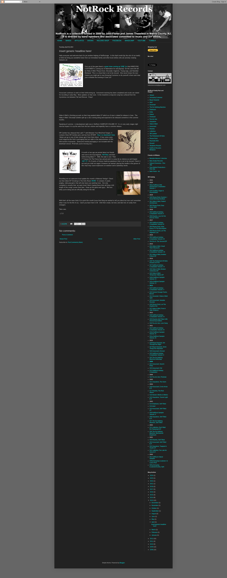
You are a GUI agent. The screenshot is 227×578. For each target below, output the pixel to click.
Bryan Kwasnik (154, 100)
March (154, 529)
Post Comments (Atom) (75, 242)
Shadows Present (155, 145)
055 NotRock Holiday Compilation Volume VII (157, 238)
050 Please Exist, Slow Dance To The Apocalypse (158, 227)
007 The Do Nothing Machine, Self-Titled (156, 421)
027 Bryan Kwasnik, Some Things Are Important (158, 347)
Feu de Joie (153, 119)
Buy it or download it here (106, 135)
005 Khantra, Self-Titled (157, 440)
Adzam (152, 95)
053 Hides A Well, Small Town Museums (157, 247)
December (155, 503)
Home (100, 239)
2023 (152, 478)
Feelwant (152, 117)
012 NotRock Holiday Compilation (156, 371)
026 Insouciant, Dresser (157, 351)
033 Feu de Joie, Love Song (159, 323)
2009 (152, 547)
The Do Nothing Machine (158, 107)
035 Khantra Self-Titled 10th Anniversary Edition (159, 320)
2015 (152, 495)
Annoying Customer (156, 97)
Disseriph (153, 105)
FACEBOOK (116, 41)
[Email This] (75, 224)
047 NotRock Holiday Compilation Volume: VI (157, 266)
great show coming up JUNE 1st (116, 66)
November (155, 505)
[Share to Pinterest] (84, 224)
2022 (152, 481)
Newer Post (63, 239)
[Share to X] (80, 224)
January (154, 535)
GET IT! (85, 161)
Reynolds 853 (154, 141)
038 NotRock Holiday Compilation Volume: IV (157, 316)
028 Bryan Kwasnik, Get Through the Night (157, 343)
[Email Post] (71, 223)
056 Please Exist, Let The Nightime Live (158, 231)
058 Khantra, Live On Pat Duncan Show (158, 217)
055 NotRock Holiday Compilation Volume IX (157, 223)
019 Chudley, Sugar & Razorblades (157, 191)
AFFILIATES (79, 41)
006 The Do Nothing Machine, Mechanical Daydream (156, 433)
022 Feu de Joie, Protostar (158, 377)
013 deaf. (153, 406)
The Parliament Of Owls (157, 136)
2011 (152, 541)
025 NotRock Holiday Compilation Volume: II (157, 354)
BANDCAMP (129, 41)
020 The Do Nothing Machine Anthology (156, 358)
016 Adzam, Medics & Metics (159, 395)
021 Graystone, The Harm (158, 382)
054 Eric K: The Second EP (158, 241)
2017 (152, 489)
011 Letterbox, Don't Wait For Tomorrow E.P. (158, 428)
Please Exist (153, 138)
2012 (152, 538)
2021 (152, 484)
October (154, 508)
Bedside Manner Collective (158, 158)
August (154, 513)
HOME (59, 41)
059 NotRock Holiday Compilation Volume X (157, 212)
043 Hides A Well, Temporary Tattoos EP (157, 274)
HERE (94, 181)
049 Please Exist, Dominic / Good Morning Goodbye (158, 198)
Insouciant (153, 126)
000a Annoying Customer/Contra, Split (157, 466)
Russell (152, 143)
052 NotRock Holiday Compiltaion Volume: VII (157, 251)
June (153, 516)
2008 (152, 549)
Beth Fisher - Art (155, 171)
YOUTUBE (141, 41)
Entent (152, 114)
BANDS (68, 41)
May (153, 519)
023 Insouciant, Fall (156, 368)
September (155, 511)
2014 (152, 497)
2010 (152, 544)
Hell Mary (105, 155)
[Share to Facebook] (82, 224)
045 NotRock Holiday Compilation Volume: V (157, 288)
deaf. (151, 102)
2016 (152, 492)
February (155, 532)
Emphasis (153, 109)
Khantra (152, 129)
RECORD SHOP (103, 41)
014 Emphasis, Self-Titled (158, 404)
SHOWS (90, 41)
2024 (152, 475)
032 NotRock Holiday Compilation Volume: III (157, 328)
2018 (152, 486)
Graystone (153, 121)
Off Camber (153, 133)
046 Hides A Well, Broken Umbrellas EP (158, 270)
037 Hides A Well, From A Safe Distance (158, 309)
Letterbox (153, 131)
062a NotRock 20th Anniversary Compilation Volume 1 (157, 186)
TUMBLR (152, 41)
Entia (151, 112)
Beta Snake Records (156, 161)
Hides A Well (154, 124)
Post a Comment (67, 235)
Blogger (122, 563)
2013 (152, 500)
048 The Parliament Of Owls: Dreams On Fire (159, 261)
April (153, 522)
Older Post (136, 239)
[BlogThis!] (77, 224)
